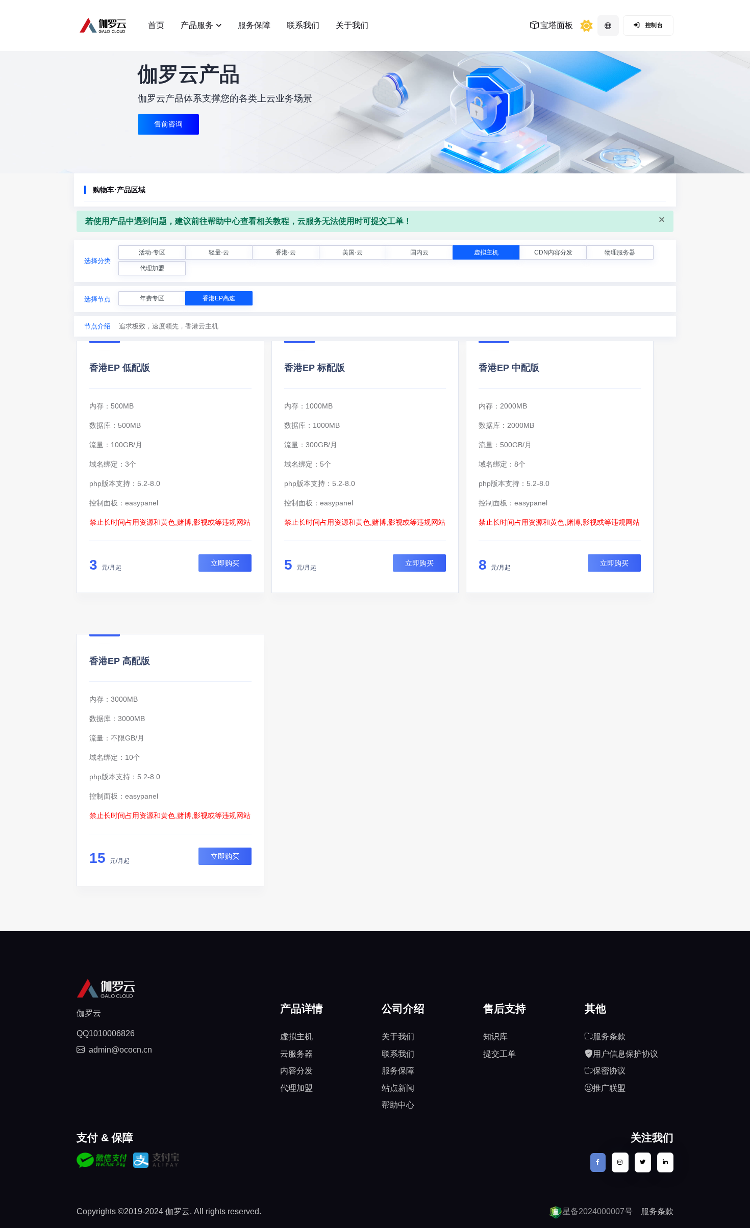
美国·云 (352, 252)
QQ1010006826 (106, 1033)
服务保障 (254, 25)
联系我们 (303, 25)
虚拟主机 (486, 252)
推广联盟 (609, 1088)
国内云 (419, 252)
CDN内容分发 (553, 252)
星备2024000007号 (597, 1211)
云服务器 (296, 1054)
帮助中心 (398, 1105)
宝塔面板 (555, 25)
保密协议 (609, 1070)
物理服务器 (620, 252)
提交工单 (499, 1054)
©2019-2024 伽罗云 (154, 1211)
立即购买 (225, 563)
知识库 (495, 1036)
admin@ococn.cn (120, 1049)
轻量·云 (219, 252)
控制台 (653, 25)
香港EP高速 (219, 298)
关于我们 (352, 25)
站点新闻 (398, 1088)
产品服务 (197, 25)
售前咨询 (168, 124)
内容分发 (296, 1070)
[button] (608, 25)
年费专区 (152, 298)
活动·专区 (152, 252)
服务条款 (609, 1036)
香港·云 (286, 252)
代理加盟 (152, 268)
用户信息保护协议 (625, 1054)
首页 (156, 25)
